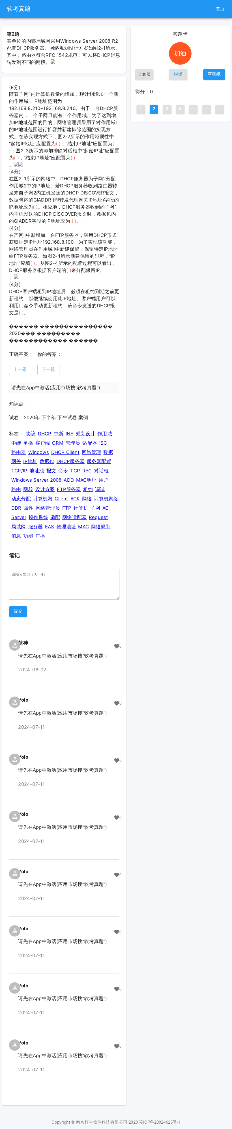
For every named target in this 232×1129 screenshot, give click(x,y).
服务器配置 (99, 461)
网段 (28, 489)
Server (18, 517)
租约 (88, 489)
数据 (108, 452)
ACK (75, 498)
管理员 (73, 443)
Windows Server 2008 (36, 480)
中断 (58, 433)
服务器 (35, 526)
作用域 (104, 433)
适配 (55, 517)
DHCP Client (65, 452)
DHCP (44, 433)
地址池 (36, 470)
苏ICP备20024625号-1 (160, 1122)
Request (98, 517)
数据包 (47, 461)
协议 (31, 433)
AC (105, 508)
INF (70, 433)
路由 (16, 489)
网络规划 (101, 526)
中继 (16, 443)
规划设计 (85, 433)
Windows (38, 452)
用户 (103, 480)
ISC (103, 443)
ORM (57, 443)
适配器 (89, 443)
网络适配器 (74, 517)
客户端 (42, 443)
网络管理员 (48, 508)
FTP (67, 508)
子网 (95, 508)
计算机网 (43, 498)
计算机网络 (106, 498)
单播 (28, 443)
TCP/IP (19, 470)
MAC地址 (86, 480)
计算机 (81, 508)
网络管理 (91, 452)
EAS (49, 526)
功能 (28, 536)
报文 (51, 470)
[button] (20, 370)
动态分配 (21, 498)
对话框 (101, 470)
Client (61, 498)
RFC (87, 470)
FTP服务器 (69, 489)
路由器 (18, 452)
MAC (83, 526)
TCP (75, 470)
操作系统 (38, 517)
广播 (40, 536)
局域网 (18, 526)
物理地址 (66, 526)
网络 (87, 498)
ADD (69, 480)
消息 (16, 536)
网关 (16, 461)
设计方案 (45, 489)
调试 (100, 489)
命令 (63, 470)
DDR (16, 508)
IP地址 (30, 461)
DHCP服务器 (71, 461)
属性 (28, 508)
